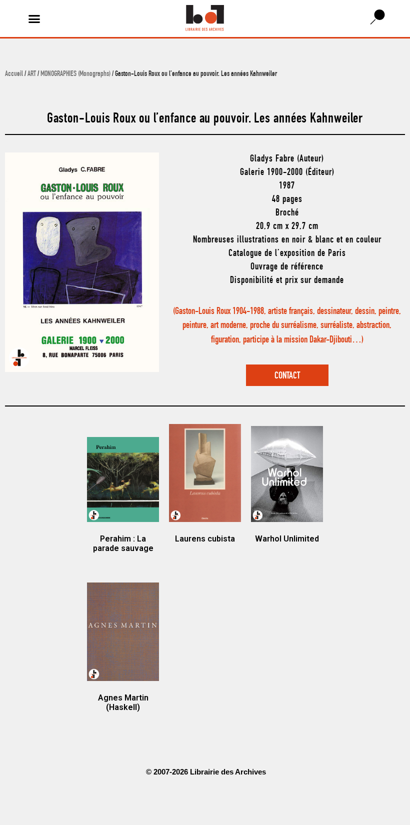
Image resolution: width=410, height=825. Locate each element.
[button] (34, 18)
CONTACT (287, 376)
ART (32, 74)
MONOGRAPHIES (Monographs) (75, 74)
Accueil (14, 74)
